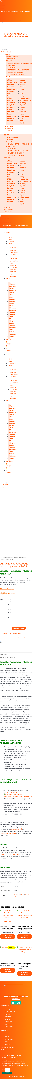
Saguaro (23, 112)
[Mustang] (6, 645)
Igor (21, 91)
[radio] (21, 599)
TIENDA (7, 54)
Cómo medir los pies (7, 589)
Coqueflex (11, 103)
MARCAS (8, 77)
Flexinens (10, 118)
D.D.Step (10, 107)
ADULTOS (9, 61)
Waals (22, 121)
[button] (10, 633)
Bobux (9, 96)
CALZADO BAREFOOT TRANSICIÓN (20, 63)
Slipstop (23, 114)
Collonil (10, 100)
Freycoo (10, 121)
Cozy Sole (11, 105)
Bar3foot (10, 85)
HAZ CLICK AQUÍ (16, 829)
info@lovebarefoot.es (24, 21)
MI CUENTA (8, 131)
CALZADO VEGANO (10, 637)
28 (17, 894)
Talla (1, 599)
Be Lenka (10, 87)
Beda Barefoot (12, 89)
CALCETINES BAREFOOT (16, 72)
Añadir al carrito (18, 628)
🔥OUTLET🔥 (9, 128)
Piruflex (22, 107)
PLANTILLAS (12, 68)
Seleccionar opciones (8, 936)
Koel (21, 94)
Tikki (21, 118)
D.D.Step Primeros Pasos (10, 111)
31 (23, 894)
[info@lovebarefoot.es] (31, 18)
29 (19, 894)
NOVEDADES (9, 126)
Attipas (10, 80)
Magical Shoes (25, 98)
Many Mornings (25, 100)
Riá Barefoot (24, 116)
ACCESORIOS (10, 65)
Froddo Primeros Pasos (23, 87)
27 (15, 894)
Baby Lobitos (12, 82)
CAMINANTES (10, 59)
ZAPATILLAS (2, 640)
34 (15, 896)
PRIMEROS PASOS (12, 56)
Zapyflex (23, 123)
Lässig (22, 96)
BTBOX (9, 98)
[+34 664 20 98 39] (1, 1)
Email (3, 1070)
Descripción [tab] (4, 654)
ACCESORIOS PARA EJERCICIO (18, 70)
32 (26, 894)
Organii (22, 105)
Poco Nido (23, 109)
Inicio (1, 557)
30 (22, 894)
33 (28, 894)
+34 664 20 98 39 (2, 6)
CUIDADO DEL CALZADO (16, 74)
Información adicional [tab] (7, 658)
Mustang (23, 103)
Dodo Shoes (11, 116)
